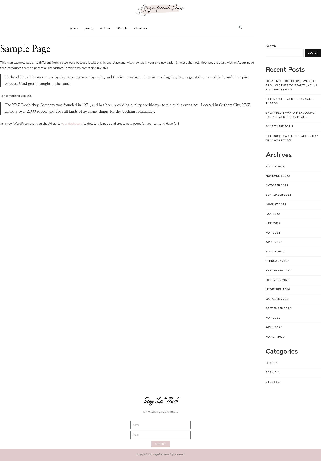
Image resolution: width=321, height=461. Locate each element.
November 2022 (278, 176)
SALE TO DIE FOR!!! (279, 126)
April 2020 (274, 327)
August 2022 (276, 204)
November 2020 (278, 289)
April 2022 (274, 242)
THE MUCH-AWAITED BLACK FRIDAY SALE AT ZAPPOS (292, 138)
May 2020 (273, 318)
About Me (140, 29)
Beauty (89, 29)
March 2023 (275, 166)
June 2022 (273, 223)
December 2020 (278, 280)
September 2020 (278, 308)
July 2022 (273, 214)
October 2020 (277, 299)
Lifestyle (122, 29)
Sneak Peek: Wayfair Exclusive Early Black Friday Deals (290, 115)
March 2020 (275, 337)
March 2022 (275, 251)
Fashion (105, 29)
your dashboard (72, 124)
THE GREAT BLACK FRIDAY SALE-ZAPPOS (290, 101)
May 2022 (273, 233)
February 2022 (277, 261)
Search (271, 46)
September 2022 (278, 195)
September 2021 (278, 270)
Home (74, 29)
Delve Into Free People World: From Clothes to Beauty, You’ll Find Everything (292, 85)
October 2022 (277, 185)
